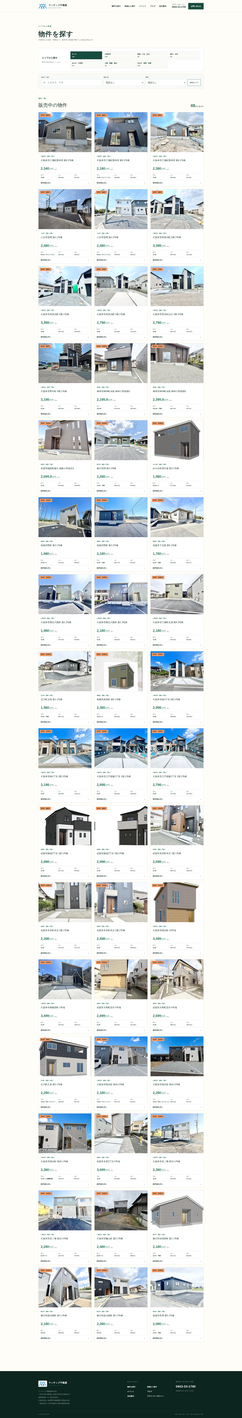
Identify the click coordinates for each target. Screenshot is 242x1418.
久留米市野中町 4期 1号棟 (54, 391)
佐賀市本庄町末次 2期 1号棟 (55, 930)
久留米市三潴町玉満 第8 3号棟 (168, 622)
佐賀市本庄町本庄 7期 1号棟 (167, 853)
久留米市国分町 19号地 (164, 930)
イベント (142, 6)
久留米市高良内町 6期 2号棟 (167, 237)
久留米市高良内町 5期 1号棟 (111, 314)
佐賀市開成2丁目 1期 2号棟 (110, 853)
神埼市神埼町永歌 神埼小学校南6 (169, 391)
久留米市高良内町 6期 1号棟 (55, 314)
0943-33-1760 (186, 1386)
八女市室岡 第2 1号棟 (51, 237)
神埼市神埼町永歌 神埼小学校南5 (113, 391)
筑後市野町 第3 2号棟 (107, 545)
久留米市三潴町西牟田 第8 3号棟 (113, 160)
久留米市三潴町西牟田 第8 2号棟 (57, 160)
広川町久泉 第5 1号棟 (51, 1084)
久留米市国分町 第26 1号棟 (54, 1161)
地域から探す (130, 6)
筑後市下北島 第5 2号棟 (165, 545)
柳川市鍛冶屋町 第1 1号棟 (54, 1315)
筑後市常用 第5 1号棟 (163, 1315)
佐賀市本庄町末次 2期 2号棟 (111, 930)
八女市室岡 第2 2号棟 (107, 237)
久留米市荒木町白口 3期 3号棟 (168, 314)
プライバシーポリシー (155, 1396)
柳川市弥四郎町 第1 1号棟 (166, 1238)
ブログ (152, 6)
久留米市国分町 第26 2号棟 (110, 1084)
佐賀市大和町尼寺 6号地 (165, 1007)
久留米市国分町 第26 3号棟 (166, 1084)
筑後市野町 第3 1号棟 (51, 545)
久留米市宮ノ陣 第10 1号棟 (166, 1161)
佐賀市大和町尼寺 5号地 (109, 1007)
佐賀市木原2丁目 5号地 (108, 1161)
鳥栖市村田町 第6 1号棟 (109, 699)
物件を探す (116, 6)
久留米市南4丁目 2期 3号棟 (54, 776)
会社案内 (162, 6)
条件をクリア (194, 82)
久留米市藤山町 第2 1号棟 (110, 1238)
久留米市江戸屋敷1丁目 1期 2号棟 (170, 776)
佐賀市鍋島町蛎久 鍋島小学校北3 (57, 468)
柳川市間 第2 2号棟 (106, 468)
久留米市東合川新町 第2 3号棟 (112, 622)
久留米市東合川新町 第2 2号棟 (56, 622)
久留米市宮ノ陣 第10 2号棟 (54, 1238)
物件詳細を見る (65, 183)
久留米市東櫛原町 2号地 (53, 1007)
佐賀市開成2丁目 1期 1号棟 (54, 853)
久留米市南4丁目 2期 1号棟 (166, 699)
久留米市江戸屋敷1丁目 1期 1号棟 (114, 776)
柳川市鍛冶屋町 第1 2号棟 (110, 1315)
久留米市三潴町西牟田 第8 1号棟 (169, 160)
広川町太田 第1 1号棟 (51, 699)
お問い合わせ (196, 6)
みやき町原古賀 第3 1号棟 (166, 468)
